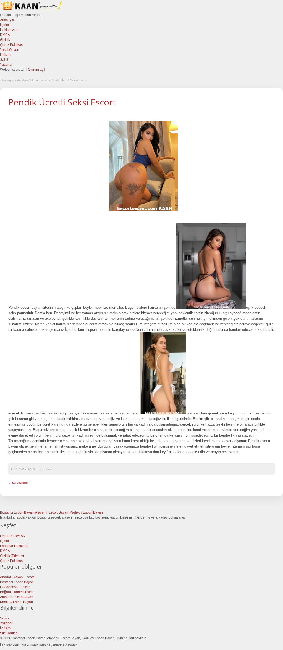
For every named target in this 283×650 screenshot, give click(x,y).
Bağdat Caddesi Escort (17, 592)
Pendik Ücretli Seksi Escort (62, 102)
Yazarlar (6, 65)
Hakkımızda (9, 30)
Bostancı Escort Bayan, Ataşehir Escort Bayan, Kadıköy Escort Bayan (51, 512)
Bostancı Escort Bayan (17, 582)
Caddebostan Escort (15, 587)
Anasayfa (7, 20)
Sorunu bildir (20, 482)
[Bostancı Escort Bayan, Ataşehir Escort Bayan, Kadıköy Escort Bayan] (32, 10)
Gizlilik (5, 40)
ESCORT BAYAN (12, 536)
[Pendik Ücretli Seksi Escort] (143, 166)
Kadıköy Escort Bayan (16, 602)
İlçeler (4, 25)
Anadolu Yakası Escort (32, 80)
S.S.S (4, 60)
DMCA (5, 35)
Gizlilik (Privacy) (12, 556)
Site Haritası (9, 633)
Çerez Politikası (11, 45)
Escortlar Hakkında (14, 546)
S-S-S (4, 618)
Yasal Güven (9, 50)
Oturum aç (36, 70)
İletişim (5, 55)
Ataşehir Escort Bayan (16, 597)
